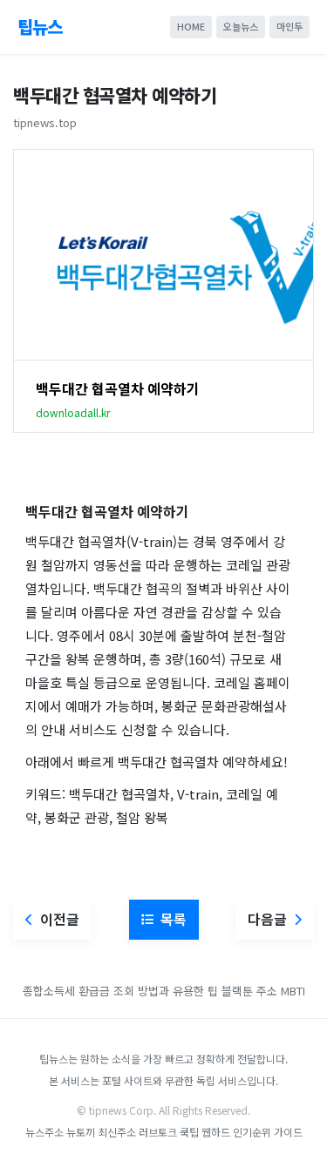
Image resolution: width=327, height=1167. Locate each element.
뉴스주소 (44, 1131)
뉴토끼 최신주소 (101, 1131)
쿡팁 (189, 1131)
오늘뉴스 (240, 26)
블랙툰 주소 (249, 990)
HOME (191, 26)
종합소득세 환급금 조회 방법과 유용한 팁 (120, 990)
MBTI (293, 990)
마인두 (289, 26)
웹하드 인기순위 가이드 (252, 1131)
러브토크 (158, 1131)
